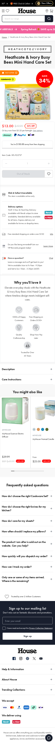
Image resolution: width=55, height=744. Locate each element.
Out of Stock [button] (23, 173)
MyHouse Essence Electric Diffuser (13, 435)
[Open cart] (51, 11)
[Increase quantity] (42, 163)
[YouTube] (40, 658)
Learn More (48, 246)
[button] (49, 174)
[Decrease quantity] (12, 163)
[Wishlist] (7, 11)
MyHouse (6, 430)
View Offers (44, 3)
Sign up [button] (28, 636)
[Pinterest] (27, 658)
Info (51, 234)
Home (4, 37)
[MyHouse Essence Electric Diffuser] (15, 410)
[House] (27, 11)
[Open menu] (3, 11)
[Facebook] (14, 658)
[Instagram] (20, 658)
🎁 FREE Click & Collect (15, 3)
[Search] (49, 18)
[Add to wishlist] (26, 399)
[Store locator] (47, 11)
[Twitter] (34, 658)
